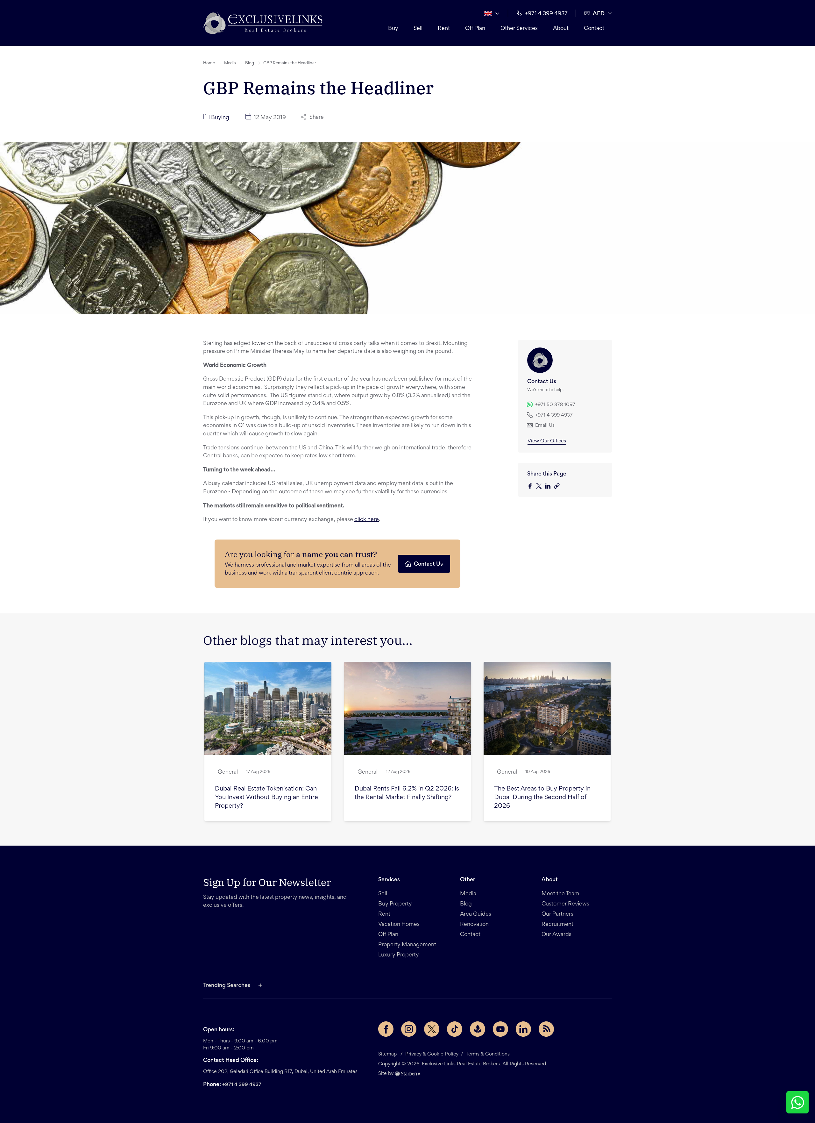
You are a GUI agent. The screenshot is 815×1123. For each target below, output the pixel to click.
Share (316, 117)
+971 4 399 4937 (241, 1085)
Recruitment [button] (557, 924)
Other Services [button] (519, 28)
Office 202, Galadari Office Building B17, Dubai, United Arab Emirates (280, 1071)
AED (599, 14)
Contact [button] (594, 28)
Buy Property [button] (395, 904)
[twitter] (540, 487)
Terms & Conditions (488, 1054)
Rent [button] (444, 28)
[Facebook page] (385, 1029)
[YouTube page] (500, 1029)
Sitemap (387, 1054)
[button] (262, 23)
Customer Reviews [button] (565, 904)
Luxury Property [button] (398, 955)
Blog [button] (249, 63)
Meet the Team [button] (560, 894)
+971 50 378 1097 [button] (555, 405)
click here (366, 519)
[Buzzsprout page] (477, 1029)
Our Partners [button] (557, 914)
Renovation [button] (474, 924)
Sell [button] (418, 28)
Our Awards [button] (556, 934)
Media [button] (230, 63)
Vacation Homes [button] (399, 924)
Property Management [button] (407, 945)
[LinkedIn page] (523, 1029)
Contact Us (428, 564)
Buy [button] (393, 28)
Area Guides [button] (475, 914)
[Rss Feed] (546, 1029)
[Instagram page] (408, 1029)
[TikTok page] (454, 1029)
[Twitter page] (431, 1029)
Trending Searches (226, 985)
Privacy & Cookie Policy (431, 1054)
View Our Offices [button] (547, 441)
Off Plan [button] (475, 28)
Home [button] (209, 63)
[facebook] (531, 487)
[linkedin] (549, 487)
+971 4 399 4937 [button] (546, 14)
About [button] (561, 28)
